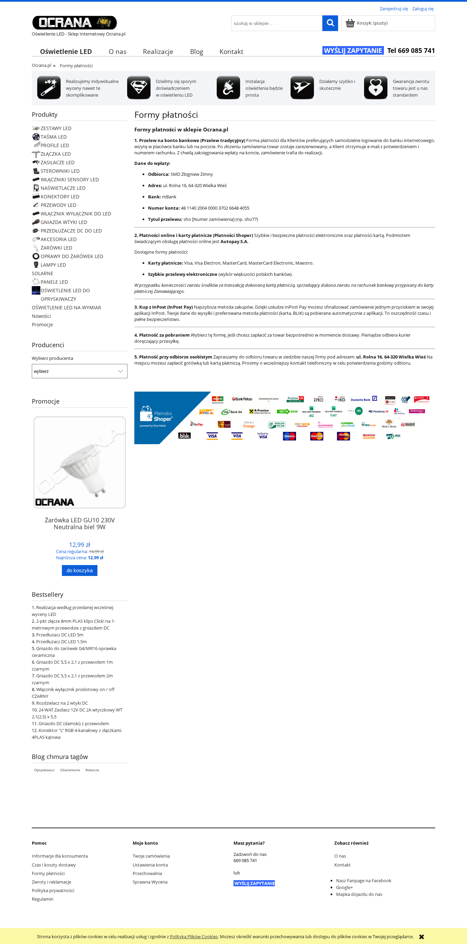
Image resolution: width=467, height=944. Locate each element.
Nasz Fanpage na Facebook (363, 880)
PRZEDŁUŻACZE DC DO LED (71, 230)
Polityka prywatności (53, 890)
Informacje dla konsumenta (60, 856)
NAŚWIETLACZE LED (63, 188)
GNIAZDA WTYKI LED (64, 222)
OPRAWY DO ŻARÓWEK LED (72, 256)
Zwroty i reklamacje (51, 882)
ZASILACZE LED (58, 162)
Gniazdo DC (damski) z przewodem (74, 723)
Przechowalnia (147, 873)
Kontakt (342, 865)
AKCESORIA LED (59, 239)
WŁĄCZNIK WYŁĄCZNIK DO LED (76, 213)
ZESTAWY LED (56, 128)
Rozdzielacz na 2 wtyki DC (62, 703)
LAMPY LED (53, 265)
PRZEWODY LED (58, 205)
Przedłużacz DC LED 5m (59, 635)
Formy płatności (48, 873)
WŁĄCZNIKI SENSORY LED (70, 179)
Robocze (92, 769)
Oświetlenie (70, 769)
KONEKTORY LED (60, 196)
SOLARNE (42, 273)
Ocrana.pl (41, 65)
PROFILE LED (55, 145)
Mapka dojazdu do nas (359, 894)
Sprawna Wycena (150, 882)
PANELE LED (54, 282)
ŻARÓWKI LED (56, 247)
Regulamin (42, 899)
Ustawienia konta (150, 865)
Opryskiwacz (44, 769)
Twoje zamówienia (151, 856)
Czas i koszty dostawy (54, 865)
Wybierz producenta (52, 358)
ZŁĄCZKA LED (56, 154)
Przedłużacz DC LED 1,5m (61, 641)
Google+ (344, 887)
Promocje (42, 324)
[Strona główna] (74, 21)
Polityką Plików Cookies (194, 936)
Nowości (41, 316)
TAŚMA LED (54, 136)
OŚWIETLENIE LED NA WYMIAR (66, 307)
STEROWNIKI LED (60, 171)
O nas (340, 856)
